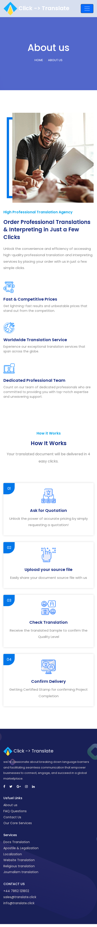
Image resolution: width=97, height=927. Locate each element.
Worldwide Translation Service (35, 340)
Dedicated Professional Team (34, 380)
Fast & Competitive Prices (30, 299)
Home (39, 60)
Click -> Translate (43, 8)
